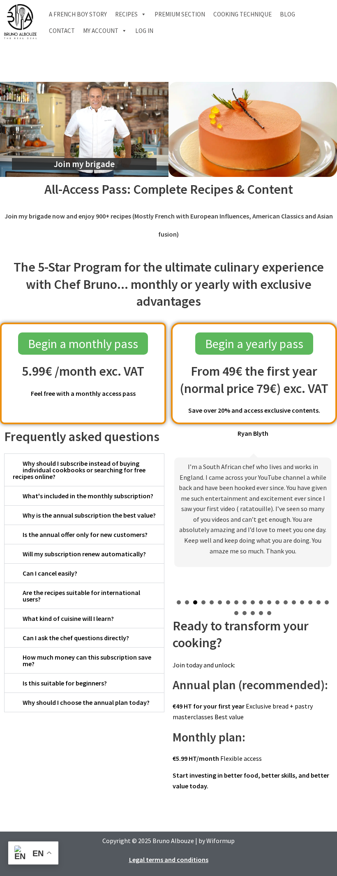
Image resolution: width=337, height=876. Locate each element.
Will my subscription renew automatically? (84, 554)
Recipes (126, 14)
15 (294, 602)
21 (244, 613)
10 (253, 602)
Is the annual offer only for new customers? (85, 534)
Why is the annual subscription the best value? (89, 515)
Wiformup (220, 840)
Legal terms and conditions (168, 859)
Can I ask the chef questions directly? (76, 638)
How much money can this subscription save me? (87, 660)
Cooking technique (242, 14)
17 (310, 602)
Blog (287, 14)
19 (327, 602)
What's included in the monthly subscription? (88, 496)
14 (286, 602)
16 (302, 602)
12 (269, 602)
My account (100, 31)
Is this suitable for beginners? (65, 683)
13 (277, 602)
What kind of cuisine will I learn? (68, 618)
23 (261, 613)
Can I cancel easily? (50, 573)
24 (269, 613)
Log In (144, 31)
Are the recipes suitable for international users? (81, 595)
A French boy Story (78, 14)
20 (236, 613)
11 (261, 602)
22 (253, 613)
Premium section (180, 14)
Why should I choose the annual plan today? (86, 702)
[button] (84, 470)
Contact (62, 31)
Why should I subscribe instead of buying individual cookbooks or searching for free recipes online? (79, 470)
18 (318, 602)
